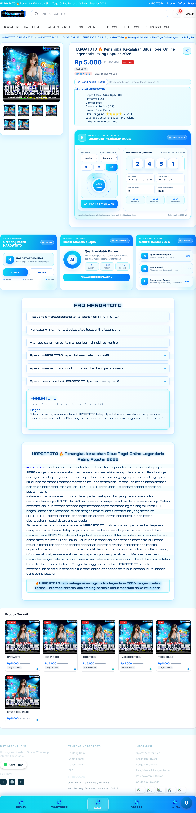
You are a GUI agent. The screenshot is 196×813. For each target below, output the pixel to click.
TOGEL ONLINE (87, 27)
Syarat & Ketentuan (148, 753)
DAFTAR (42, 272)
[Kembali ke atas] (187, 793)
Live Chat (175, 807)
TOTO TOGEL (132, 27)
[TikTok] (21, 782)
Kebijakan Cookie (146, 764)
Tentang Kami (76, 753)
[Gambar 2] (23, 111)
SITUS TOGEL (110, 27)
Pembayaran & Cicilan (149, 776)
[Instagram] (12, 782)
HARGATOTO (156, 3)
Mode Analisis (108, 152)
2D (86, 167)
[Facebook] (3, 782)
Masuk (192, 3)
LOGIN (15, 272)
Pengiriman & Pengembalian (153, 770)
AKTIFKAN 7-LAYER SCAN (99, 204)
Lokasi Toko (75, 764)
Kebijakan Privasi (146, 758)
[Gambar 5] (9, 125)
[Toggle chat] (186, 803)
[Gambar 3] (37, 111)
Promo (171, 3)
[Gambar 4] (51, 111)
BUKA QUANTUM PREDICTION (96, 277)
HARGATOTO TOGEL (59, 27)
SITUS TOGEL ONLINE (160, 27)
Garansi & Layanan (147, 781)
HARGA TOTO (33, 27)
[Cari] (36, 14)
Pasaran (85, 152)
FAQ (70, 770)
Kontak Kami (76, 758)
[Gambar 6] (23, 125)
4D (111, 167)
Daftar (181, 3)
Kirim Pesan (16, 764)
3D (99, 167)
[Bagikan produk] (187, 51)
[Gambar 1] (9, 111)
